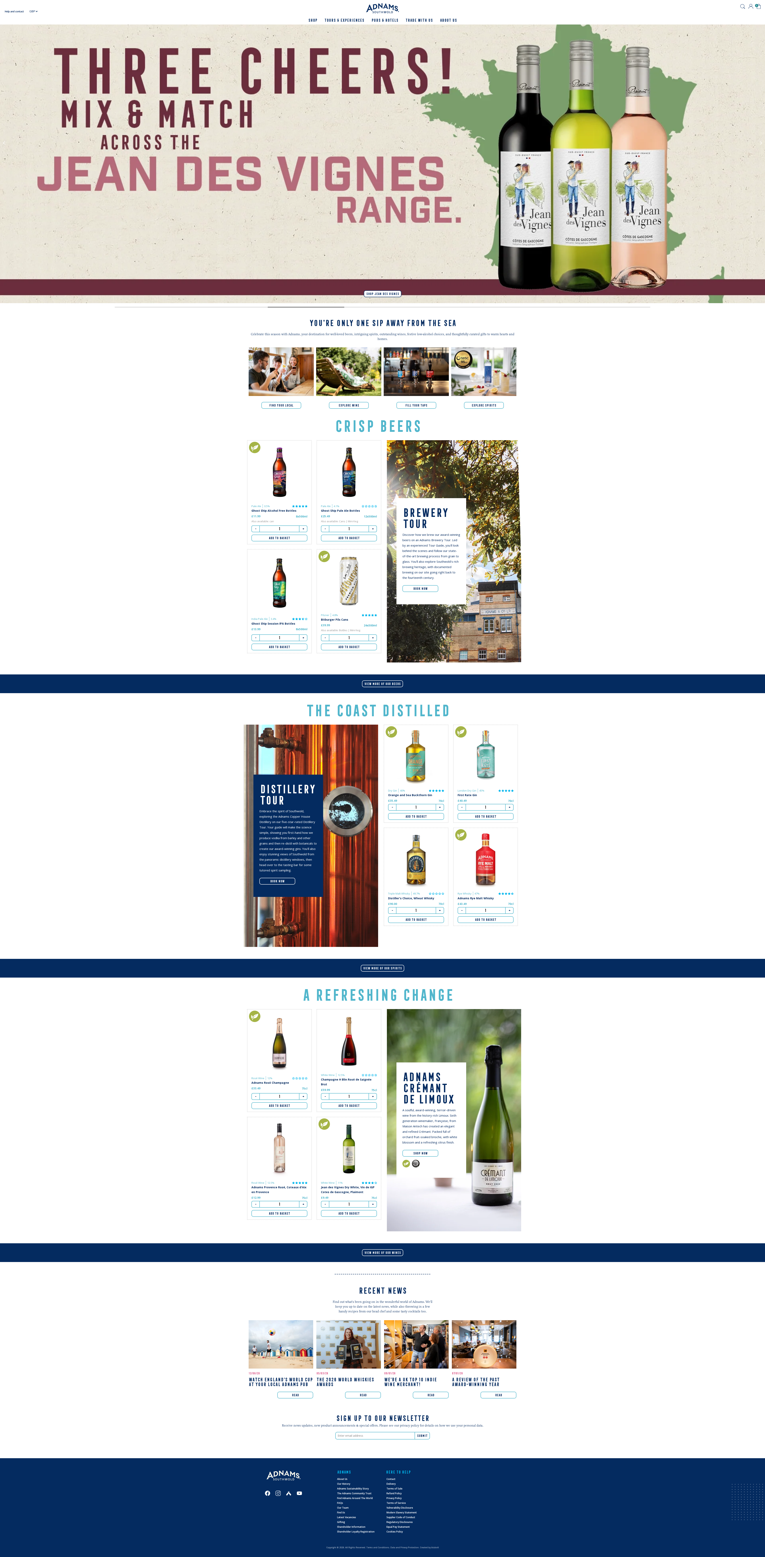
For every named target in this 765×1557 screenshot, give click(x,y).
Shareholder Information (351, 1527)
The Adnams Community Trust (354, 1493)
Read (295, 1395)
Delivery (391, 1483)
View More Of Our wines (382, 1252)
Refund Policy (394, 1493)
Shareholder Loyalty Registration (356, 1531)
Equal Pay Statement (398, 1527)
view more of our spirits (382, 968)
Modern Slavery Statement (401, 1512)
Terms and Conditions (377, 1547)
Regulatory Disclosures (399, 1522)
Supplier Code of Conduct (400, 1517)
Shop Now (420, 1153)
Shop (312, 20)
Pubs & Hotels (384, 20)
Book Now (420, 588)
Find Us (341, 1512)
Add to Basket (279, 538)
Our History (343, 1483)
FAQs (340, 1503)
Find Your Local (281, 405)
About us (448, 20)
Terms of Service (396, 1503)
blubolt (435, 1547)
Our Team (343, 1507)
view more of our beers (382, 684)
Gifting (341, 1522)
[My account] (750, 6)
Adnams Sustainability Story (353, 1488)
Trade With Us (419, 20)
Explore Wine (348, 405)
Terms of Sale (394, 1488)
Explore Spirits (484, 405)
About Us (342, 1479)
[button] (299, 506)
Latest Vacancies (346, 1517)
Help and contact (14, 11)
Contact (390, 1479)
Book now (277, 881)
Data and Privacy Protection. (404, 1547)
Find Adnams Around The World (355, 1498)
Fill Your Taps (416, 405)
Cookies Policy (394, 1531)
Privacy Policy (394, 1498)
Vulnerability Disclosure (399, 1507)
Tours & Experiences (344, 20)
